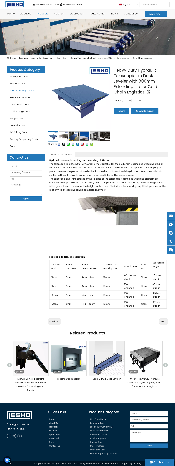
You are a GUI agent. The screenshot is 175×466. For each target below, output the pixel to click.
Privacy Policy (104, 463)
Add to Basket (146, 111)
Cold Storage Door (20, 111)
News (51, 442)
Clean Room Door (19, 104)
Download (54, 438)
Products (53, 426)
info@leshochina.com (47, 4)
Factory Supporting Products (25, 139)
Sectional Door (18, 83)
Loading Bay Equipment (22, 90)
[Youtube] (20, 436)
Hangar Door (17, 118)
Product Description (61, 154)
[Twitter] (14, 436)
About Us (53, 423)
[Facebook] (9, 436)
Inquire (121, 111)
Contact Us (54, 446)
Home (52, 419)
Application (54, 434)
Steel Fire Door (18, 125)
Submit (26, 198)
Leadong (137, 463)
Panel (13, 146)
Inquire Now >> (156, 14)
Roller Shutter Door (20, 97)
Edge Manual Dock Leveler (107, 378)
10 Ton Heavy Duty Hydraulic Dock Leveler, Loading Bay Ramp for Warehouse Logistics (144, 382)
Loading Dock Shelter (68, 378)
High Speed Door (19, 76)
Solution (53, 430)
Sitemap (116, 463)
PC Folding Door (18, 132)
